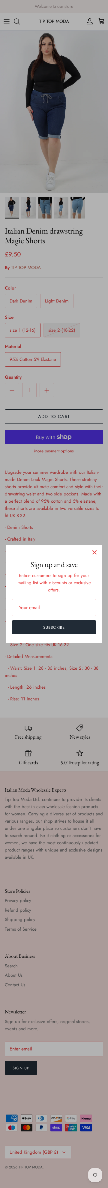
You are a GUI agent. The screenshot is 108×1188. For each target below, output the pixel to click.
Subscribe (53, 627)
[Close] (94, 552)
